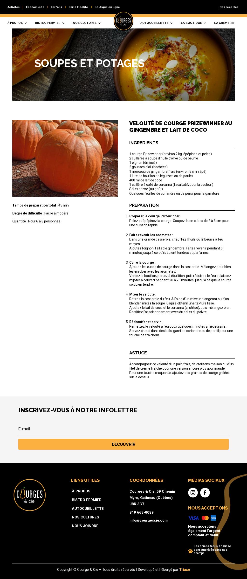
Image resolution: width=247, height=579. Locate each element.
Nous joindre (85, 526)
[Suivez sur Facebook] (205, 492)
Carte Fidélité (78, 7)
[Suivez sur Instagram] (193, 492)
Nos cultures (84, 23)
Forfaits (56, 7)
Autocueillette (154, 23)
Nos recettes (229, 7)
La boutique (191, 23)
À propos (15, 23)
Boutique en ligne (107, 7)
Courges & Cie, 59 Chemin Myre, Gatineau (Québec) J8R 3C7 (152, 497)
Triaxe (184, 569)
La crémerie (224, 23)
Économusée (35, 7)
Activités (13, 7)
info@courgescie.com (149, 520)
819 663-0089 (142, 512)
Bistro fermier (47, 23)
